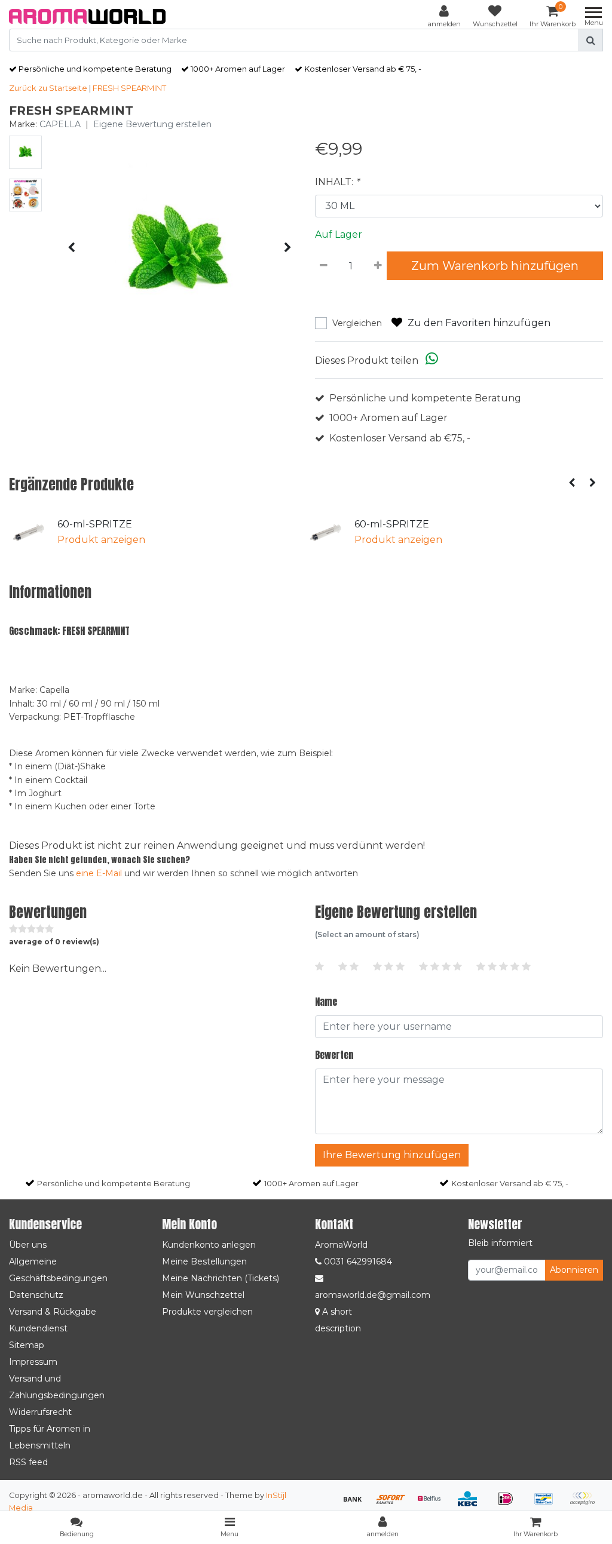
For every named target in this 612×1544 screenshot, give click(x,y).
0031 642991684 (357, 1261)
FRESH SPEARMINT (129, 88)
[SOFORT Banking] (395, 1504)
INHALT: (337, 182)
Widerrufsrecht (40, 1412)
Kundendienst (38, 1328)
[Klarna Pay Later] (585, 1504)
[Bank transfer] (357, 1504)
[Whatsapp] (432, 360)
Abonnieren (574, 1269)
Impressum (33, 1361)
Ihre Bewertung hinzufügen (392, 1155)
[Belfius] (433, 1504)
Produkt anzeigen (101, 539)
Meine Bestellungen (204, 1261)
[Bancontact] (548, 1504)
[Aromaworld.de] (87, 16)
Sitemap (26, 1345)
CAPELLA (60, 124)
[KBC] (471, 1504)
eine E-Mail (99, 873)
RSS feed (28, 1462)
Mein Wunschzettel (203, 1295)
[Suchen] (590, 40)
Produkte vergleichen (207, 1311)
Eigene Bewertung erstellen (152, 124)
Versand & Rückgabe (52, 1311)
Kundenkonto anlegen (209, 1244)
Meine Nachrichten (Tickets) (220, 1278)
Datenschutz (36, 1295)
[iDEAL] (510, 1504)
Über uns (28, 1244)
